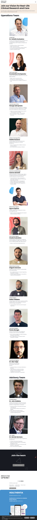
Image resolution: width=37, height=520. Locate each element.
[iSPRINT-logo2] (5, 478)
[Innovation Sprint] (3, 2)
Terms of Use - (23, 485)
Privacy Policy (11, 485)
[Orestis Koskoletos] (18, 226)
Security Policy (17, 486)
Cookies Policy (17, 485)
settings (6, 519)
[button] (18, 465)
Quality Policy (11, 486)
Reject (32, 517)
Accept (27, 517)
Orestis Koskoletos (15, 238)
